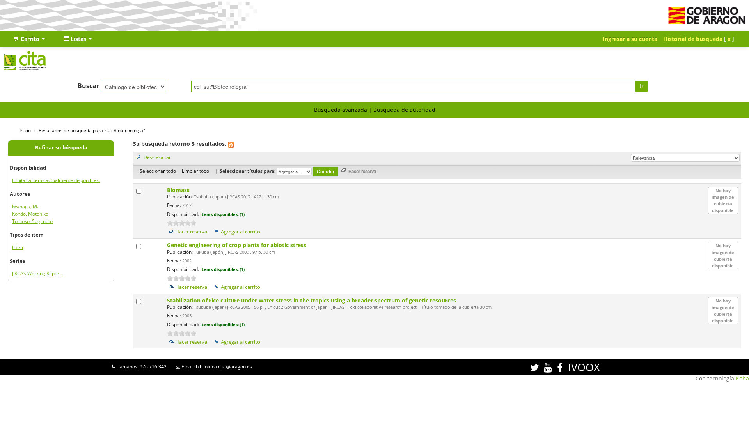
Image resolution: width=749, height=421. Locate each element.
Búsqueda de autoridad (404, 109)
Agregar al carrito (240, 231)
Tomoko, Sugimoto (32, 221)
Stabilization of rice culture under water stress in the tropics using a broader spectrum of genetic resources (312, 300)
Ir (641, 86)
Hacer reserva (191, 231)
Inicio (25, 130)
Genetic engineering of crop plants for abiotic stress (237, 245)
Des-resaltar (157, 157)
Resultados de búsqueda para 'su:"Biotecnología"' (92, 130)
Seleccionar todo (158, 171)
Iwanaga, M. (25, 206)
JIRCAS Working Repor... (37, 273)
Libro (17, 247)
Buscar (88, 86)
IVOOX (584, 367)
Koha (742, 378)
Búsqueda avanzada (340, 109)
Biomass (179, 190)
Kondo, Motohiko (30, 213)
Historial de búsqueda (692, 38)
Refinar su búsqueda (61, 147)
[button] (29, 39)
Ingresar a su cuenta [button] (630, 38)
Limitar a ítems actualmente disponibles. (56, 180)
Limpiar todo (195, 171)
